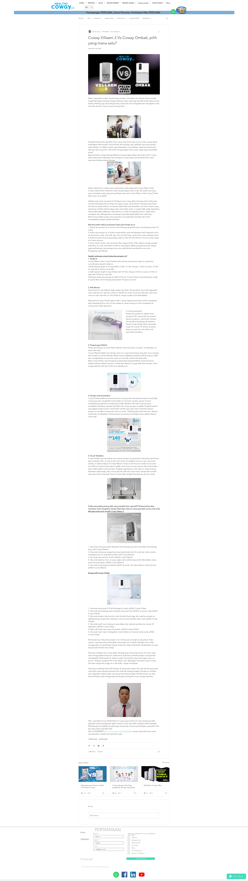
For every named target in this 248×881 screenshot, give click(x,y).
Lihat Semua (166, 762)
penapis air (97, 18)
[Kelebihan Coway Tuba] (155, 774)
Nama (95, 833)
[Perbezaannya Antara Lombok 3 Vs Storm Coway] (93, 774)
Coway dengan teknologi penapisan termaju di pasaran (123, 786)
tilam (88, 18)
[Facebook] (124, 874)
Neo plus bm (121, 18)
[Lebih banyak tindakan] (159, 31)
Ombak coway (93, 739)
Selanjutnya (146, 18)
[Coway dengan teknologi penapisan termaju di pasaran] (124, 774)
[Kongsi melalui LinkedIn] (98, 746)
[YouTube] (142, 874)
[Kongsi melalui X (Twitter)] (94, 746)
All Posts (81, 18)
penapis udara (109, 18)
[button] (167, 18)
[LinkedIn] (133, 874)
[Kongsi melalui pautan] (103, 746)
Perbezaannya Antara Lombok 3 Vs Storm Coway (92, 786)
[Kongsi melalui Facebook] (89, 746)
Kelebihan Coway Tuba (152, 785)
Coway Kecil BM (134, 18)
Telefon (95, 840)
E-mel (95, 846)
